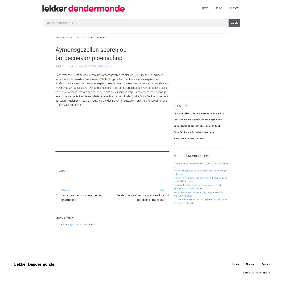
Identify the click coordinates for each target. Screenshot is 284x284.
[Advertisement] (112, 131)
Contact (234, 8)
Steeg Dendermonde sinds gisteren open (194, 132)
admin (61, 66)
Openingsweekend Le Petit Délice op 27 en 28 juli (197, 126)
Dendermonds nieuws (193, 156)
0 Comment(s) (105, 66)
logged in (72, 224)
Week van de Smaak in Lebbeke (189, 138)
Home (205, 8)
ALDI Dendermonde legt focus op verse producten (198, 119)
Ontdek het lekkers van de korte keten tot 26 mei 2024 (199, 113)
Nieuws (218, 8)
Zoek (234, 22)
